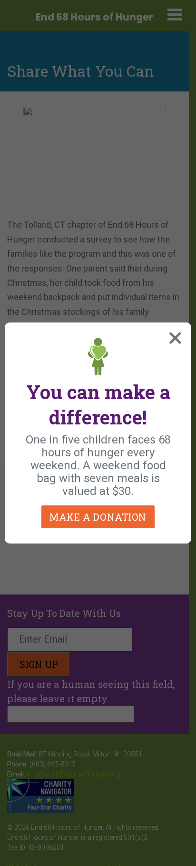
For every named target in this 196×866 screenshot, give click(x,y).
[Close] (173, 336)
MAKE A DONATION (98, 517)
